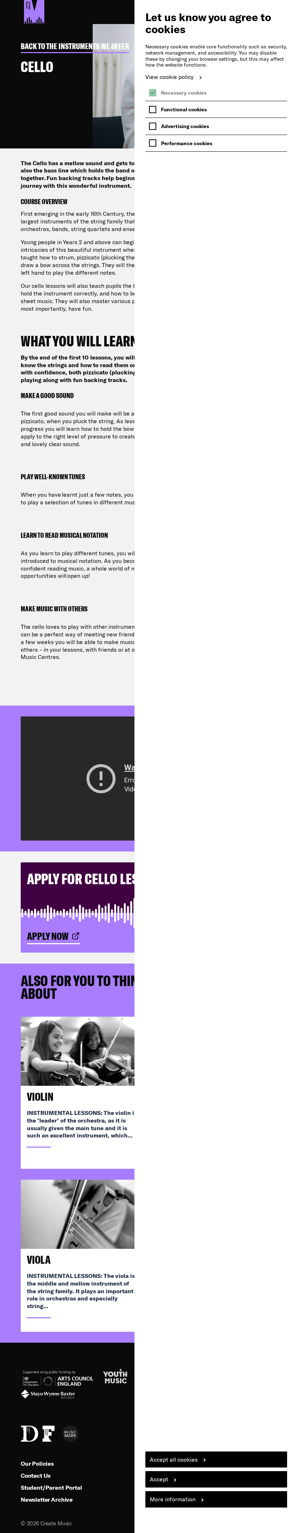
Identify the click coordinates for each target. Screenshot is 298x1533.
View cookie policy (169, 76)
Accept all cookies (174, 1459)
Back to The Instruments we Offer (75, 46)
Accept (159, 1479)
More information (173, 1499)
